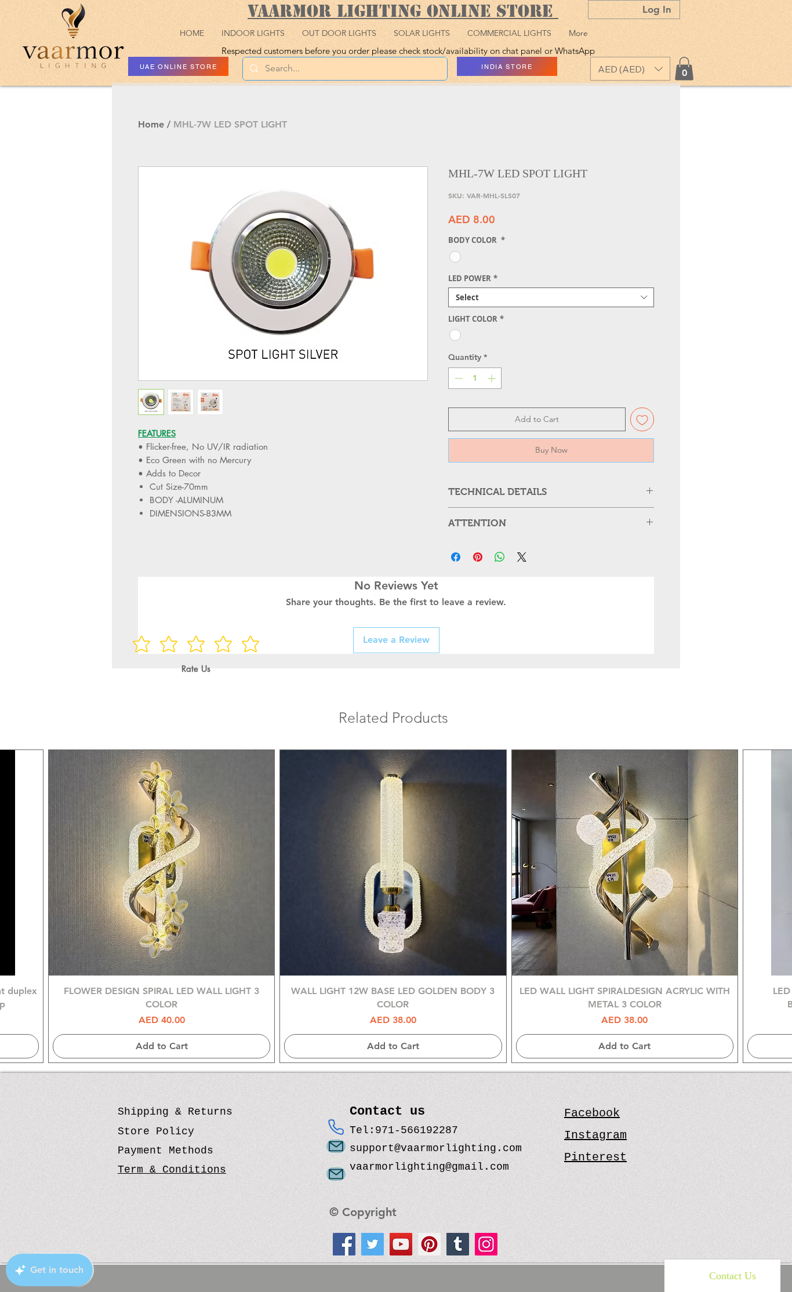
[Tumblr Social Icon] (457, 1244)
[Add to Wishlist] (642, 419)
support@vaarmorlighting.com (436, 1148)
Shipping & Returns (175, 1112)
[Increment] (492, 378)
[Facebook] (344, 1244)
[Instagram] (486, 1244)
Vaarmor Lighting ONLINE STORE (403, 10)
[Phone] (336, 1127)
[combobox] (551, 297)
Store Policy (156, 1131)
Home (151, 124)
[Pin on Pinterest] (478, 557)
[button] (630, 69)
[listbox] (630, 69)
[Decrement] (457, 378)
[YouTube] (401, 1244)
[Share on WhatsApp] (500, 557)
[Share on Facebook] (456, 557)
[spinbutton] (474, 378)
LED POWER (472, 278)
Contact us (391, 1111)
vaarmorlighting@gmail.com (429, 1167)
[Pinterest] (429, 1244)
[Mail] (336, 1146)
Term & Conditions (172, 1169)
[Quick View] (161, 863)
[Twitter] (372, 1244)
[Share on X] (522, 557)
